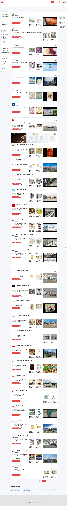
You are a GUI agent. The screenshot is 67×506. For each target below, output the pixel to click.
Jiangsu (3, 68)
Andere (3, 42)
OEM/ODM (4, 30)
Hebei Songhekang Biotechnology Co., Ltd (23, 219)
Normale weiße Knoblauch (51, 266)
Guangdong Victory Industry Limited (22, 270)
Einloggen (64, 2)
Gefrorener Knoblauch (41, 266)
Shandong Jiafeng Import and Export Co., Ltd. (24, 58)
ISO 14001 (3, 41)
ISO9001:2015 (4, 38)
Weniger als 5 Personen (5, 55)
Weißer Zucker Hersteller (14, 489)
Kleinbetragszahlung (6, 34)
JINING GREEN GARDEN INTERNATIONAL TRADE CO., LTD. (26, 28)
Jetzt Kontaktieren (16, 22)
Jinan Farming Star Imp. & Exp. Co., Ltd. (22, 13)
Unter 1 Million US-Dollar (5, 49)
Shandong (3, 63)
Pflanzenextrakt (31, 264)
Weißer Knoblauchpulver (23, 266)
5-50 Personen (4, 53)
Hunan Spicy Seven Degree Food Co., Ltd (23, 204)
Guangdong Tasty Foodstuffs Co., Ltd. (22, 249)
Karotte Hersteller (61, 27)
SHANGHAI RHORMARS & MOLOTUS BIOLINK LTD (24, 234)
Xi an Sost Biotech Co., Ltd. (20, 159)
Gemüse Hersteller (61, 19)
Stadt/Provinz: (14, 33)
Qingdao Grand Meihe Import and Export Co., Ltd (24, 144)
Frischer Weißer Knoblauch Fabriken (51, 489)
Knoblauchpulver (38, 264)
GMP (2, 43)
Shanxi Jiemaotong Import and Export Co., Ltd (24, 74)
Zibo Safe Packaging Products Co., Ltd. (22, 450)
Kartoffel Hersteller (61, 23)
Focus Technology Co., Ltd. (32, 500)
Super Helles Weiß (15, 266)
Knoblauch (25, 264)
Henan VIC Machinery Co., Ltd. (21, 189)
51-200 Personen (4, 57)
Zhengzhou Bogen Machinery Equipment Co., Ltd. (24, 174)
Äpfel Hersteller (61, 21)
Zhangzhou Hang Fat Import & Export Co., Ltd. (24, 300)
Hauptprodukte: (14, 17)
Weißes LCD (14, 264)
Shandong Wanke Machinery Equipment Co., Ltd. (24, 330)
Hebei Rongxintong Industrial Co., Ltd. (22, 285)
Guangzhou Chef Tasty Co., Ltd (21, 375)
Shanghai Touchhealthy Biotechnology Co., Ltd (24, 360)
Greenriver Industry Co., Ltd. (20, 420)
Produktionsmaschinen (5, 18)
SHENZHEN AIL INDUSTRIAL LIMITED (22, 104)
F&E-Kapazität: (14, 18)
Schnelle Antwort (5, 31)
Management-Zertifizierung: (16, 126)
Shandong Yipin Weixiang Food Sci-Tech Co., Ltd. (24, 119)
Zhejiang (3, 64)
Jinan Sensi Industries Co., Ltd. (21, 405)
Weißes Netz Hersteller (26, 489)
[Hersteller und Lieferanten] (6, 2)
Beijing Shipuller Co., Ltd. (20, 465)
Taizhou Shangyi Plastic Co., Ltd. (21, 390)
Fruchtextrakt (51, 264)
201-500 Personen (4, 58)
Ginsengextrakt (44, 264)
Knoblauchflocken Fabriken (26, 490)
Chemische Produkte (5, 19)
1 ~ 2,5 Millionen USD (5, 50)
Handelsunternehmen (5, 25)
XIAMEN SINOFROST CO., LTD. (21, 89)
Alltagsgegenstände (5, 16)
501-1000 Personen (4, 59)
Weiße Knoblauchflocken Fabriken (39, 489)
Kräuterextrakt (20, 264)
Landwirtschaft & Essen (5, 15)
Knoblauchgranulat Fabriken (15, 490)
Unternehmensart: (14, 47)
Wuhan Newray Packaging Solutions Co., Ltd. (23, 345)
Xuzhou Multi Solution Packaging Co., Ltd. (23, 435)
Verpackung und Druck (5, 21)
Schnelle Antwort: (14, 151)
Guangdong (3, 65)
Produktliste (4, 10)
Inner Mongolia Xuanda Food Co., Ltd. (22, 315)
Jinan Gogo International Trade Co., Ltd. (23, 43)
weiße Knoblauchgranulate (32, 266)
